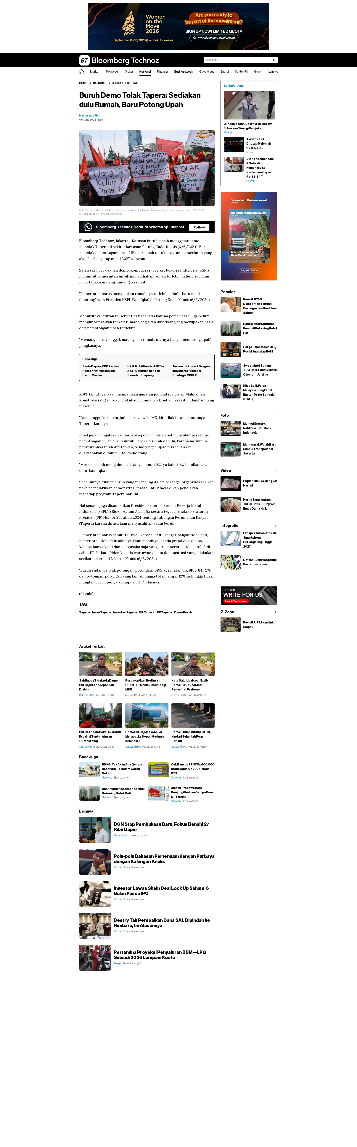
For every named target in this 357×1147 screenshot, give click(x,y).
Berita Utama (233, 85)
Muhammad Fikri (89, 115)
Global (129, 71)
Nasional (145, 71)
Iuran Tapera (101, 612)
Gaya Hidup (206, 71)
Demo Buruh (183, 612)
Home (83, 83)
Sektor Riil (241, 71)
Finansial (162, 71)
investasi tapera (125, 612)
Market (94, 71)
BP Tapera (146, 612)
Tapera (84, 612)
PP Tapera (164, 612)
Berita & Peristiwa (125, 83)
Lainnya (273, 71)
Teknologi (112, 71)
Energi (225, 71)
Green (258, 71)
